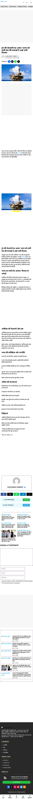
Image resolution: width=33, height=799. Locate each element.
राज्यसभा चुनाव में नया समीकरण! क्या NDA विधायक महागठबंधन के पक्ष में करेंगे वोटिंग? (8, 518)
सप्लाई (19, 153)
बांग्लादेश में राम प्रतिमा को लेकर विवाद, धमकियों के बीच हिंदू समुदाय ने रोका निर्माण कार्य (8, 526)
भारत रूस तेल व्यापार (11, 473)
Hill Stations (12, 6)
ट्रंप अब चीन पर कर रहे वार (8, 471)
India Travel (4, 6)
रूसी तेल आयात (27, 473)
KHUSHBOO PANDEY (12, 56)
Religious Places (22, 6)
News (4, 45)
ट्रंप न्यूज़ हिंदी (16, 471)
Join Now (26, 499)
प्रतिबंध (23, 257)
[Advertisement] (16, 26)
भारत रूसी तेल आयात (20, 473)
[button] (27, 3)
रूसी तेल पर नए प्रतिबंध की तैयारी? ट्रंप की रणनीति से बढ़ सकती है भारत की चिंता (23, 526)
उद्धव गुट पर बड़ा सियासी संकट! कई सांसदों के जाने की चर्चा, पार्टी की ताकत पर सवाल (9, 540)
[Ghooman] (6, 2)
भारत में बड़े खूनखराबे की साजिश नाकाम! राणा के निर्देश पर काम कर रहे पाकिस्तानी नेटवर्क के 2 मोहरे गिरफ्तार (24, 534)
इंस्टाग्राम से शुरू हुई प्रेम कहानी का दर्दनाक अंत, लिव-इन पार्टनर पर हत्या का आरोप (24, 518)
